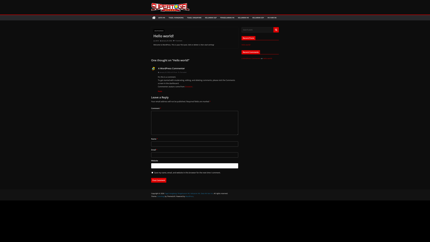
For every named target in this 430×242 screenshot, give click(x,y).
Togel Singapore (194, 18)
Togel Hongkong (176, 18)
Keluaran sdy (258, 18)
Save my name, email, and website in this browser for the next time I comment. (187, 172)
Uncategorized (158, 31)
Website (154, 160)
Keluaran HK (243, 18)
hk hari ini (272, 18)
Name (154, 139)
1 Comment (178, 41)
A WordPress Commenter (171, 68)
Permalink (183, 72)
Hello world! (246, 45)
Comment (156, 108)
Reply (160, 91)
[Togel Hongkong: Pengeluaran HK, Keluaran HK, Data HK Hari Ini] (154, 17)
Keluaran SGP (211, 18)
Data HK (161, 18)
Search (276, 29)
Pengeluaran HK (227, 18)
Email (154, 150)
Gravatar (188, 86)
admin (157, 41)
